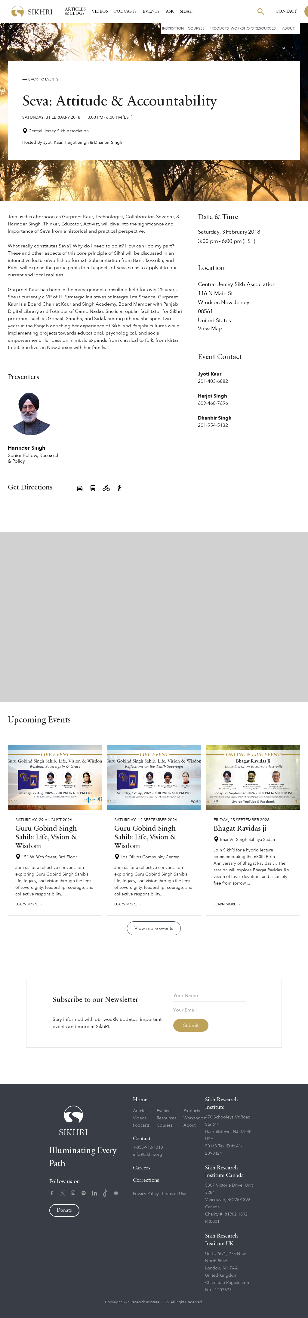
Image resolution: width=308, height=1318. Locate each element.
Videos (100, 11)
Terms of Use (173, 1194)
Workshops (242, 28)
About (288, 28)
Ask (170, 11)
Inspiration (173, 28)
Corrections (146, 1180)
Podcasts (125, 11)
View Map (210, 328)
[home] (32, 12)
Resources (265, 28)
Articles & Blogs (75, 11)
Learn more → (28, 904)
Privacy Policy (146, 1194)
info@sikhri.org (147, 1154)
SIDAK (186, 11)
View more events (153, 928)
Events (151, 11)
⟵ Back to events (40, 79)
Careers (141, 1168)
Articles (140, 1111)
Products (219, 28)
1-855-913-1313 (148, 1147)
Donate (64, 1210)
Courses (196, 28)
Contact (286, 11)
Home (140, 1100)
